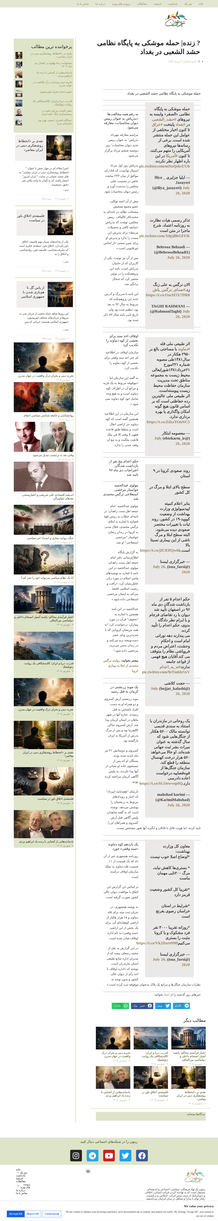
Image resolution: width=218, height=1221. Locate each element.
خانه (201, 3)
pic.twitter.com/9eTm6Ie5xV (166, 672)
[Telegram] (92, 1156)
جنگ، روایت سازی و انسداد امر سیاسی (50, 538)
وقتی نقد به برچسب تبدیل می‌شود (53, 455)
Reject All (33, 1214)
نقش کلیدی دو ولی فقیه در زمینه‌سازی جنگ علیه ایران (57, 112)
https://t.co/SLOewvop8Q (161, 783)
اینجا (166, 994)
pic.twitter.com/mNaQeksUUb (164, 166)
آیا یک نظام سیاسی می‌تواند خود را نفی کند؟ (47, 577)
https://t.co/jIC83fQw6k (160, 550)
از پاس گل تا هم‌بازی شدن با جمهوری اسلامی (32, 292)
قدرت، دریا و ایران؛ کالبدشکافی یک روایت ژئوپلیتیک (155, 1056)
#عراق (157, 124)
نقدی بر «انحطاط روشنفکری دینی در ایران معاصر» (191, 1096)
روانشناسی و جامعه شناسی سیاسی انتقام (49, 415)
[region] (109, 1211)
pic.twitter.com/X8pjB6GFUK (164, 236)
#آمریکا (172, 155)
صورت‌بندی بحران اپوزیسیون (56, 91)
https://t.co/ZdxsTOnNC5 (168, 422)
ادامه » (65, 190)
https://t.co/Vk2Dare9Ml (157, 943)
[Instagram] (76, 1156)
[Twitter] (125, 1156)
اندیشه (157, 3)
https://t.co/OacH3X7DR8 (168, 295)
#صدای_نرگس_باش (169, 289)
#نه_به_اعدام (170, 667)
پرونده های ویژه (121, 3)
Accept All (15, 1214)
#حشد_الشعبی (164, 119)
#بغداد (180, 124)
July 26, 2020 (178, 257)
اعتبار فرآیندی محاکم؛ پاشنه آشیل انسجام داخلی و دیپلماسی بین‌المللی (189, 1056)
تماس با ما (83, 3)
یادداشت (172, 3)
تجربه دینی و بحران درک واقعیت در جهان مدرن (116, 1054)
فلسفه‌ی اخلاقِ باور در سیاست (55, 798)
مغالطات (142, 3)
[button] (88, 1171)
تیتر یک (188, 3)
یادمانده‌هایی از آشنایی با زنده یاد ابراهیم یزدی (115, 1094)
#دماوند (184, 349)
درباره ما (100, 3)
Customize (52, 1214)
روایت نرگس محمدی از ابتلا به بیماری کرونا (120, 666)
